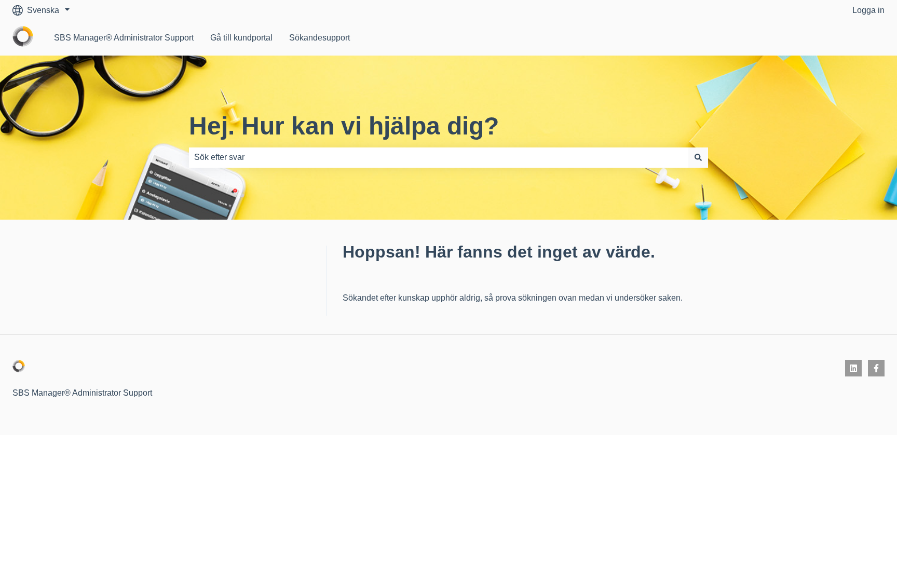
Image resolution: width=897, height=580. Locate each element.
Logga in (868, 10)
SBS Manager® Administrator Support (124, 37)
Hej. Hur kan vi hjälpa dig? (344, 126)
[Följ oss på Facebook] (876, 368)
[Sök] (698, 157)
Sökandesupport (319, 37)
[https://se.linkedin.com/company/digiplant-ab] (853, 368)
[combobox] (438, 157)
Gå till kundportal (241, 37)
